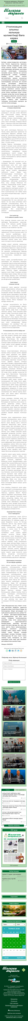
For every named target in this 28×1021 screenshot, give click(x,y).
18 (7, 946)
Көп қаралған (20, 790)
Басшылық (14, 999)
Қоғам (14, 41)
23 (24, 946)
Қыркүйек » (20, 957)
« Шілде (6, 957)
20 (14, 946)
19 (10, 946)
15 (20, 943)
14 (17, 943)
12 (10, 943)
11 (7, 943)
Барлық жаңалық (14, 825)
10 (4, 943)
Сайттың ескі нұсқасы (14, 1013)
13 (14, 943)
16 (24, 943)
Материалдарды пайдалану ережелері (14, 1006)
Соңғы (8, 790)
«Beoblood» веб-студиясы (14, 1017)
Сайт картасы (14, 1003)
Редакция (14, 1001)
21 (17, 946)
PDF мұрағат (14, 865)
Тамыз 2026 (14, 929)
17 (4, 946)
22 (20, 946)
